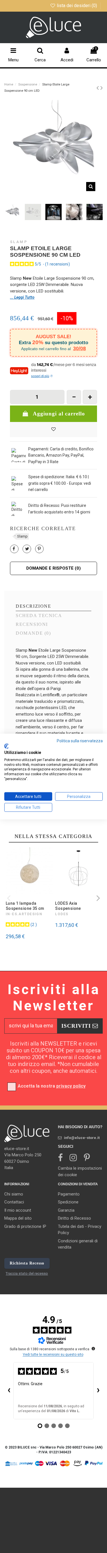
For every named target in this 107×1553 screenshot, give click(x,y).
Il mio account (17, 1210)
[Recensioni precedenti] (9, 1391)
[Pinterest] (39, 548)
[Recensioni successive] (98, 1391)
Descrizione (33, 606)
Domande (33, 633)
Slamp (19, 242)
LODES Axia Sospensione (68, 906)
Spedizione (68, 1202)
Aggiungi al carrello (59, 414)
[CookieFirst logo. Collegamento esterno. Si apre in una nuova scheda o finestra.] (6, 746)
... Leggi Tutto (22, 297)
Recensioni (32, 624)
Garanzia (66, 1210)
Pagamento (69, 1194)
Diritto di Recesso (74, 1218)
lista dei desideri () (77, 5)
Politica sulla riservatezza (80, 740)
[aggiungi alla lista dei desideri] (53, 429)
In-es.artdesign (24, 914)
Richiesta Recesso (27, 1263)
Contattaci (14, 1202)
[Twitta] (27, 548)
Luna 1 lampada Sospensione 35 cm (25, 906)
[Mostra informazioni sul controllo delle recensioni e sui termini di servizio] (93, 1348)
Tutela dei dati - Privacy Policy (79, 1230)
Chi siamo (13, 1194)
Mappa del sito (18, 1218)
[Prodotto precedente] (98, 87)
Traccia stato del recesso (27, 1273)
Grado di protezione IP (25, 1226)
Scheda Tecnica (39, 615)
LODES (61, 914)
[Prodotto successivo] (101, 87)
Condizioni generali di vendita (78, 1244)
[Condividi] (14, 548)
